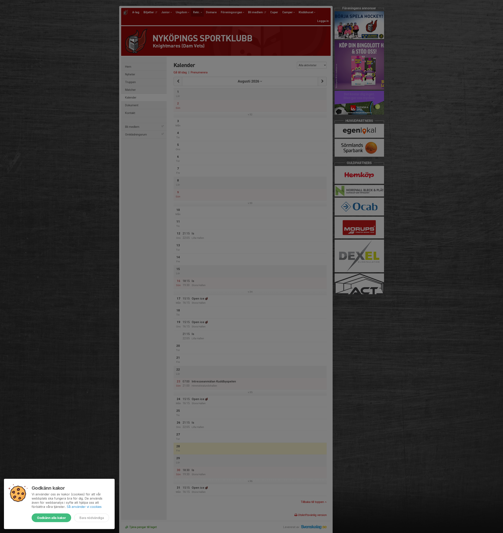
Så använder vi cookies (84, 507)
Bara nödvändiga (91, 518)
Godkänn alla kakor (51, 518)
